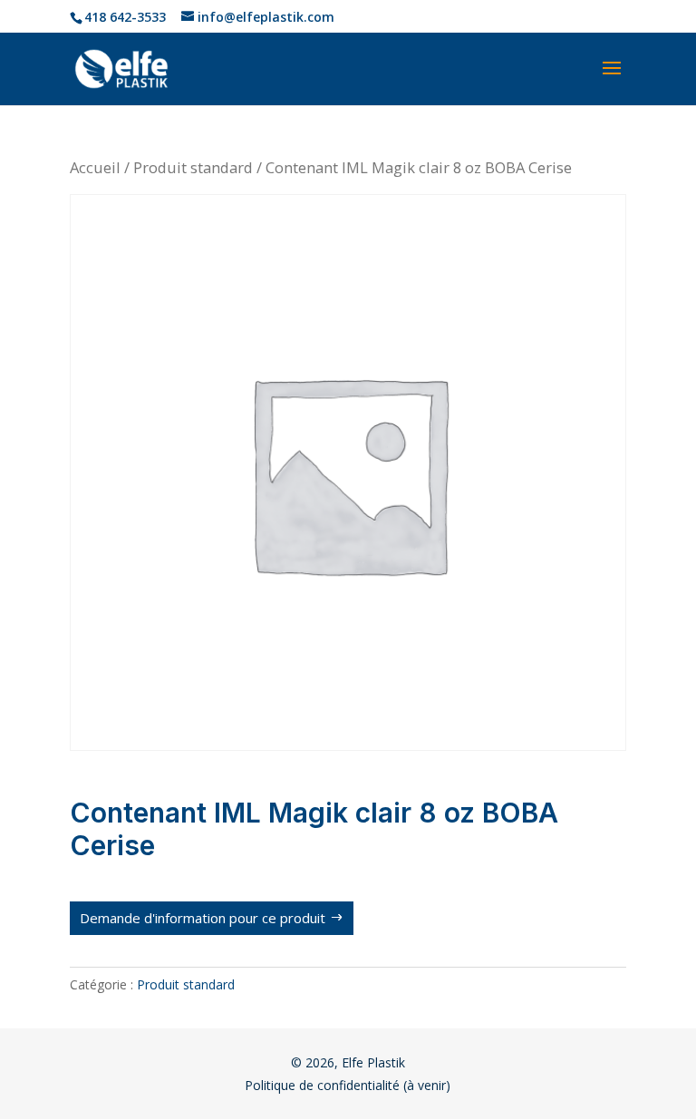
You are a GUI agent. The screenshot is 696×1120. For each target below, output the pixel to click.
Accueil (95, 167)
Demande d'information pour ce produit (202, 918)
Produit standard (193, 167)
